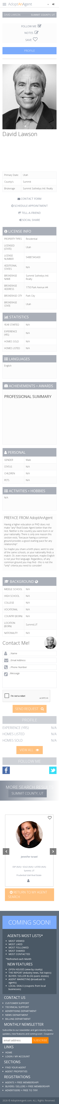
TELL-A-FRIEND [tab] (31, 213)
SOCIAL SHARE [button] (30, 220)
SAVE (28, 40)
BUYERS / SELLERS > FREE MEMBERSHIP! (27, 1086)
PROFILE (29, 50)
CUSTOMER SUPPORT (17, 1003)
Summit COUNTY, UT (27, 793)
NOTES (29, 33)
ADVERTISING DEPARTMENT (21, 1011)
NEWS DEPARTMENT (16, 1014)
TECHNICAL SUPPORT (17, 1007)
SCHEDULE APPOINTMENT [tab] (31, 206)
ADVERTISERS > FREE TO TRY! (21, 1090)
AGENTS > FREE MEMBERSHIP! (22, 1082)
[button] (46, 4)
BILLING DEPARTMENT (18, 1018)
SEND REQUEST (27, 709)
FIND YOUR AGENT (15, 1067)
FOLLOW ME (29, 26)
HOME (8, 1052)
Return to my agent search (27, 894)
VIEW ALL (27, 750)
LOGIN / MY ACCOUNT (17, 1056)
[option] (29, 851)
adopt (29, 839)
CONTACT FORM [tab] (30, 199)
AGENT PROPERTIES (16, 1071)
